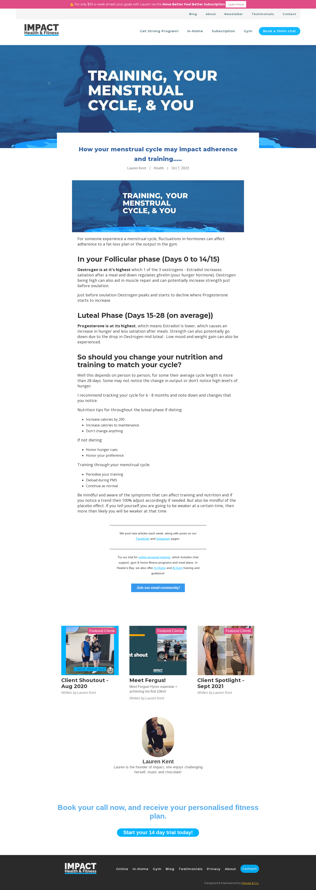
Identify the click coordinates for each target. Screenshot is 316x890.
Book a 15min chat (279, 31)
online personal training (154, 557)
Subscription (223, 31)
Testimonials (263, 14)
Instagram (163, 538)
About (211, 14)
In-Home (195, 31)
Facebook (142, 538)
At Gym (177, 568)
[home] (41, 31)
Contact (289, 14)
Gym (248, 31)
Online (122, 869)
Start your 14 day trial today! (158, 832)
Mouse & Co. (250, 883)
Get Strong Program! (159, 31)
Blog (193, 14)
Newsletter (233, 14)
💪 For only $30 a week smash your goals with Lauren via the (157, 4)
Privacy (214, 869)
